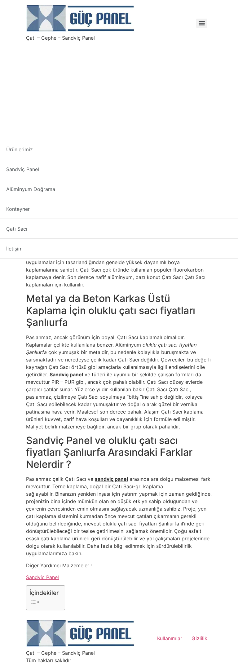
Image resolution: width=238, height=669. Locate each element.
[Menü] (201, 23)
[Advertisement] (119, 88)
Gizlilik (199, 638)
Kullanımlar (169, 638)
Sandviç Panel (42, 577)
